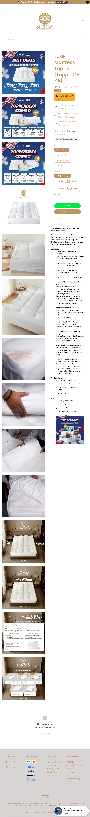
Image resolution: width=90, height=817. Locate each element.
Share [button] (60, 218)
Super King (62, 150)
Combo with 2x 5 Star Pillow (67, 182)
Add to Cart (67, 211)
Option (57, 171)
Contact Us (52, 775)
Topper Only (62, 176)
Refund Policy (53, 765)
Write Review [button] (45, 733)
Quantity (57, 194)
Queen (60, 155)
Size (56, 145)
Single (59, 166)
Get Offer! (62, 2)
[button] (7, 21)
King (74, 150)
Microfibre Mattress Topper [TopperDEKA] (74, 810)
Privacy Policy (53, 769)
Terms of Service (54, 762)
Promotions (60, 134)
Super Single (62, 160)
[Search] (80, 39)
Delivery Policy (53, 772)
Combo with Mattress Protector (67, 189)
